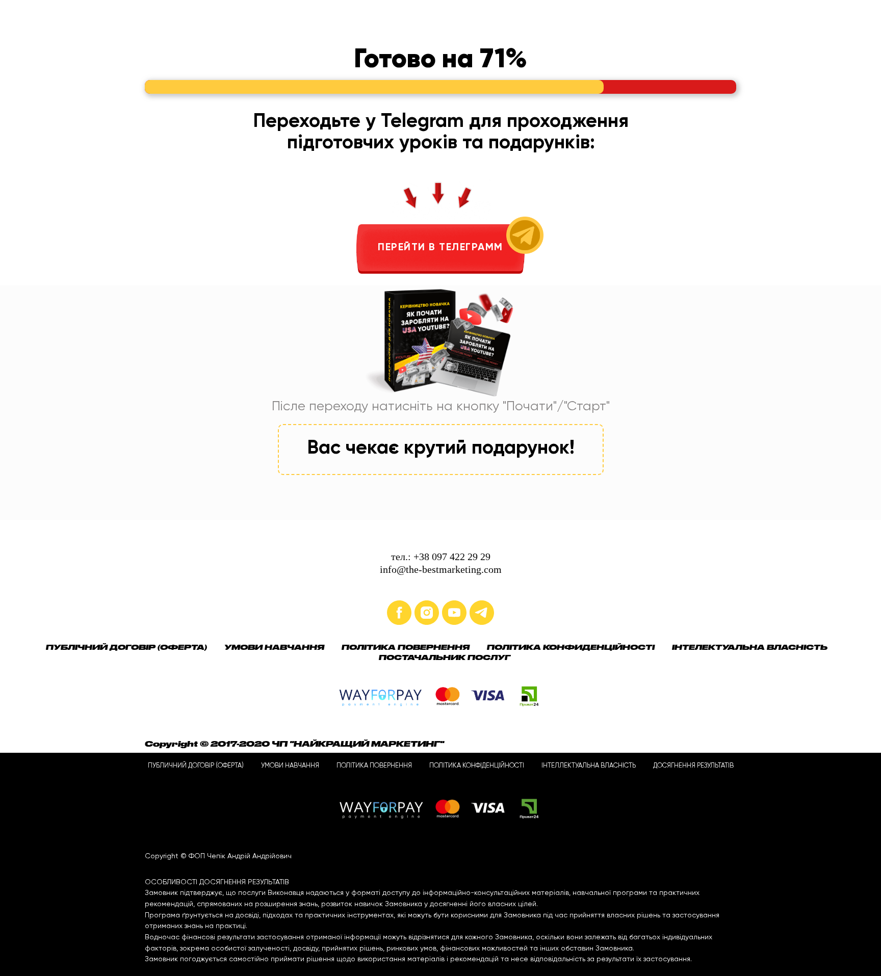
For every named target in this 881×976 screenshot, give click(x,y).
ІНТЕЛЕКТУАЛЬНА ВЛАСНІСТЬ (749, 647)
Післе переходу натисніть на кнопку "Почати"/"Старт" (441, 406)
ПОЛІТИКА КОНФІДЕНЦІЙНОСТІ (476, 765)
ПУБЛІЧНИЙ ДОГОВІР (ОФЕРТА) (126, 647)
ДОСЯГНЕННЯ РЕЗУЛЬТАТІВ (693, 765)
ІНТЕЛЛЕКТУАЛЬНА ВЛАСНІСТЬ (588, 765)
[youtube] (454, 612)
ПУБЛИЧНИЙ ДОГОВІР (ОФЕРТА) (196, 765)
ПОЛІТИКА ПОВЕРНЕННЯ (406, 647)
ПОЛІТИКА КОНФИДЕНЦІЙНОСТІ (571, 647)
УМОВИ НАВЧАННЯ (274, 647)
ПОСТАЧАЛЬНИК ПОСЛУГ (444, 657)
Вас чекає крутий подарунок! (441, 448)
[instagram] (426, 612)
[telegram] (482, 612)
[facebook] (399, 612)
